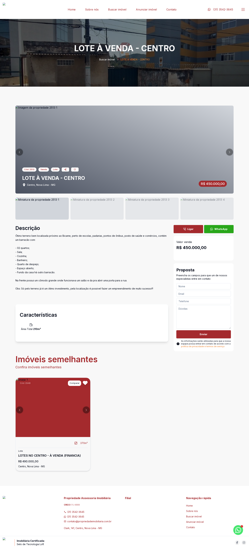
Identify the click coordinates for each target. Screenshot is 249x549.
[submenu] (243, 9)
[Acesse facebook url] (237, 542)
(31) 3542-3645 (75, 511)
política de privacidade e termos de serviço (203, 346)
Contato (171, 9)
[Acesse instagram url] (244, 542)
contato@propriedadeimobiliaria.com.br (89, 521)
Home (72, 9)
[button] (19, 152)
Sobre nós (92, 9)
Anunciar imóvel (146, 9)
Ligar (190, 229)
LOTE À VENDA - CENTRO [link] (135, 59)
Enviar (203, 334)
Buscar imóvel (117, 9)
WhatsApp (220, 229)
